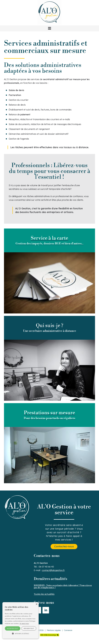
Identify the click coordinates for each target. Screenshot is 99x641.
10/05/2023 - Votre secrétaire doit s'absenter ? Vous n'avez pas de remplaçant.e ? (63, 586)
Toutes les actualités (44, 594)
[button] (49, 28)
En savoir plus (24, 623)
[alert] (20, 620)
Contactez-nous (64, 546)
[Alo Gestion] (49, 23)
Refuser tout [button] (29, 628)
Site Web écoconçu (48, 635)
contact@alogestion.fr (53, 570)
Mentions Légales (54, 630)
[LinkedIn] (45, 610)
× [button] (36, 604)
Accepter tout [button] (12, 628)
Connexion (68, 630)
